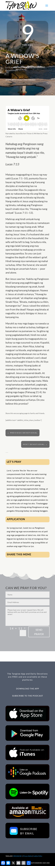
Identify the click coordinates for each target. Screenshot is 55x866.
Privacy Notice (27, 856)
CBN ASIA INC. (17, 856)
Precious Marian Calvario (22, 67)
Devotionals (12, 70)
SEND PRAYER (39, 632)
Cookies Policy (37, 856)
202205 (41, 67)
